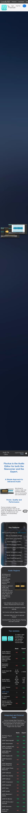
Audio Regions (21, 532)
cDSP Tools (5, 692)
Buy (24, 6)
